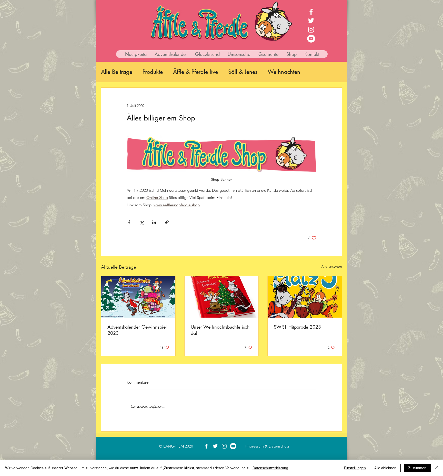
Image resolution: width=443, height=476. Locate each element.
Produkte (153, 71)
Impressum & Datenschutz (267, 446)
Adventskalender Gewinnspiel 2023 (137, 330)
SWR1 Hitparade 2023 (297, 327)
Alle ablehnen (385, 467)
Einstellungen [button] (355, 467)
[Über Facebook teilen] (129, 222)
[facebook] (311, 12)
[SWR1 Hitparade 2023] (305, 297)
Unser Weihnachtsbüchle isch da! (220, 330)
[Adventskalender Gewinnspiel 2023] (138, 297)
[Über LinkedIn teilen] (154, 222)
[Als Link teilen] (166, 222)
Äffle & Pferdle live (195, 71)
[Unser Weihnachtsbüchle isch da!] (222, 297)
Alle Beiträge (116, 71)
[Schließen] (437, 468)
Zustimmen (417, 467)
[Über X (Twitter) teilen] (141, 222)
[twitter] (311, 21)
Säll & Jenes (242, 71)
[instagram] (311, 30)
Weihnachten (284, 71)
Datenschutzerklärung (270, 467)
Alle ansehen (331, 266)
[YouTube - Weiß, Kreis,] (311, 39)
